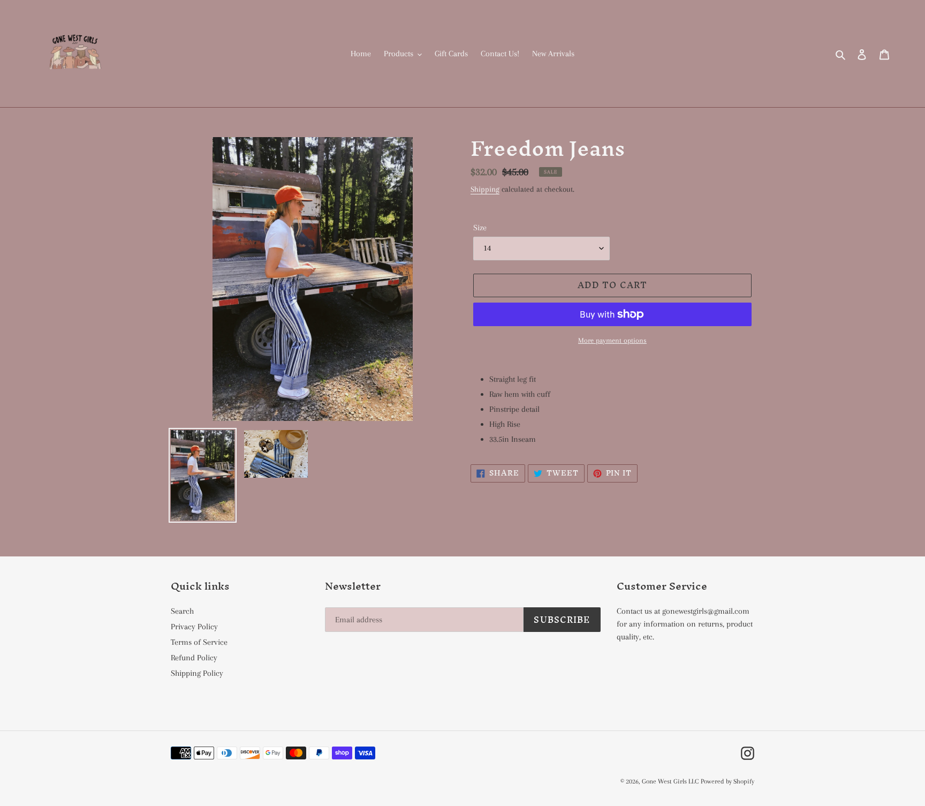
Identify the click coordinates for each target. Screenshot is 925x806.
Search (182, 611)
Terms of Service (199, 642)
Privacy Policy (194, 626)
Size (480, 227)
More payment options (612, 340)
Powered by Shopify (727, 781)
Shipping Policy (197, 673)
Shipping (485, 189)
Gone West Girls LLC (670, 781)
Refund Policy (194, 657)
